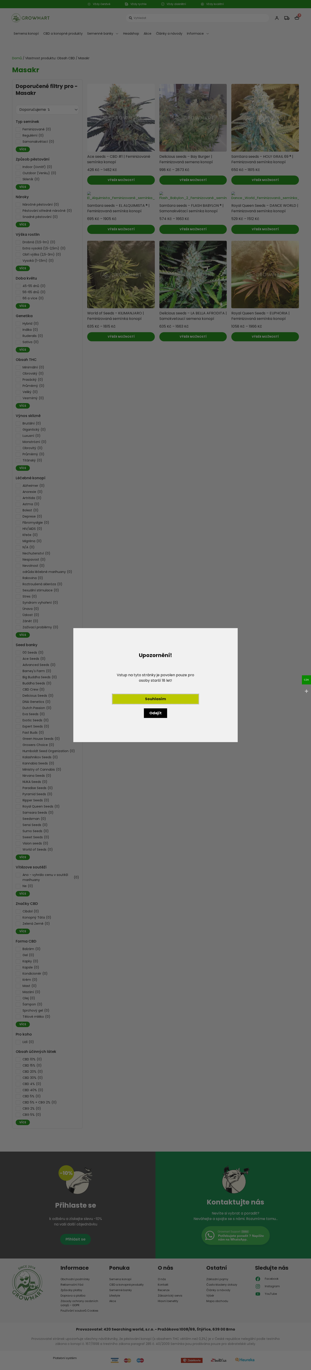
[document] (155, 685)
